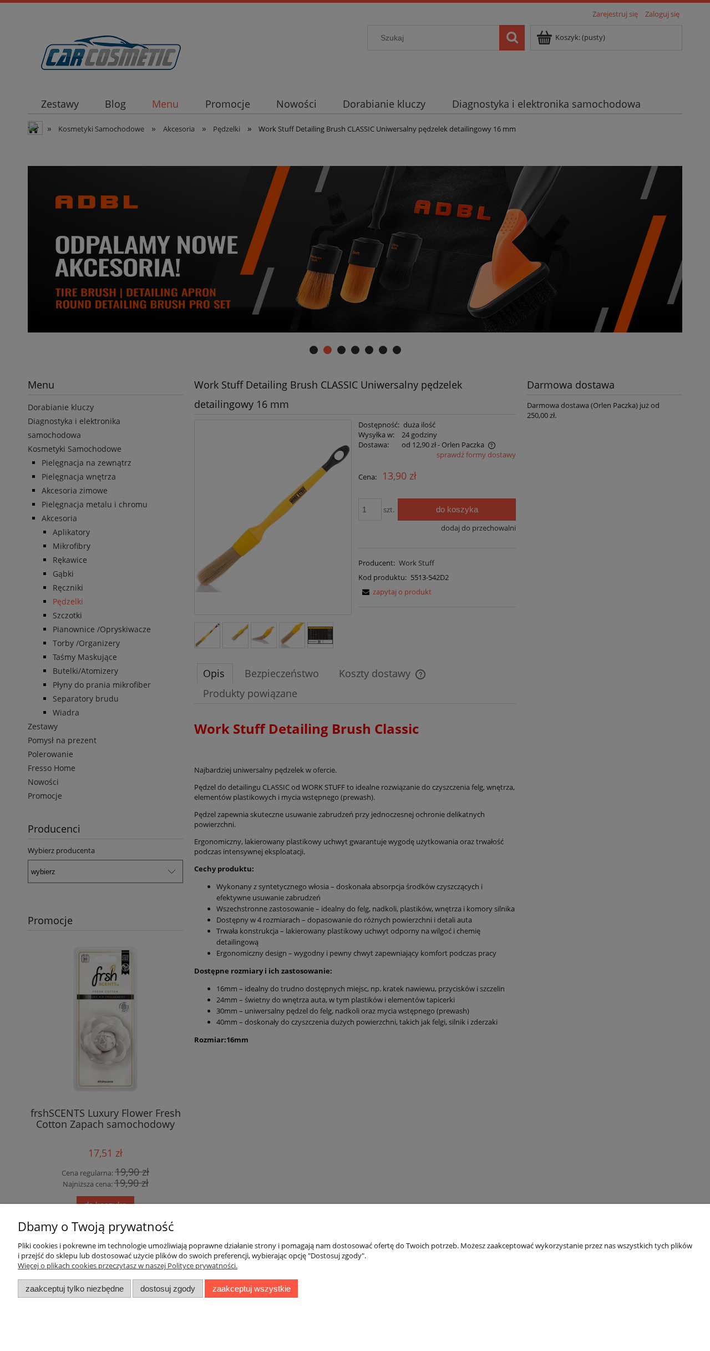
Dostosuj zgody (167, 1288)
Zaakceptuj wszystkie (251, 1288)
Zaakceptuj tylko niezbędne (75, 1288)
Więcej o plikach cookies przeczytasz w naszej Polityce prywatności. (127, 1266)
